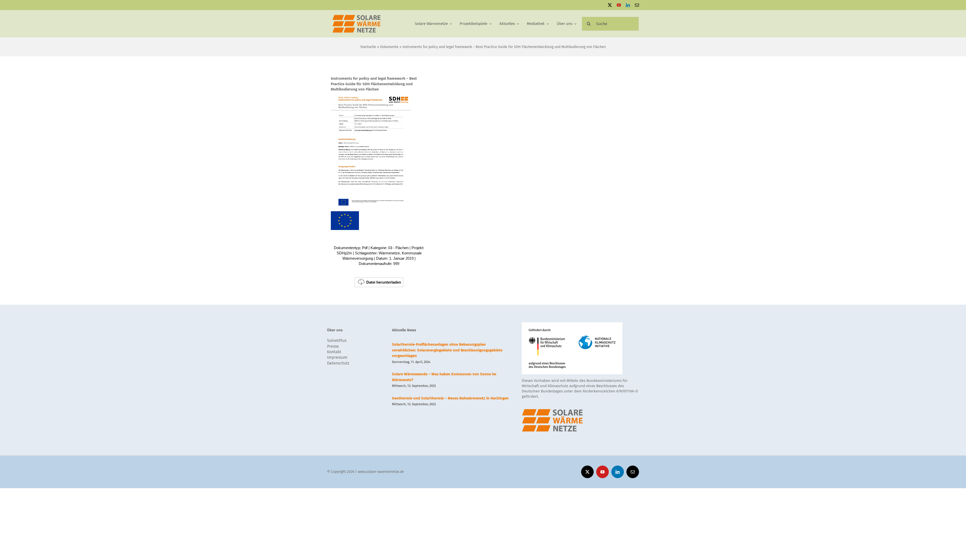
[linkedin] (628, 5)
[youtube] (619, 5)
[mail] (637, 5)
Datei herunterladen (383, 282)
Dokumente (389, 47)
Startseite (368, 47)
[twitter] (610, 5)
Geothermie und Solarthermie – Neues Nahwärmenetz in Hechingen (450, 398)
